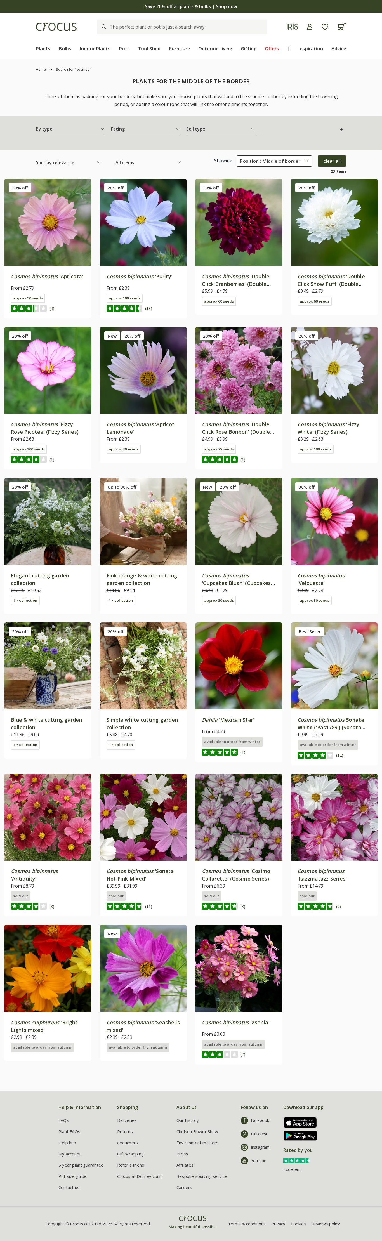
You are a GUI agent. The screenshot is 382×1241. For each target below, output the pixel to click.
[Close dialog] (293, 561)
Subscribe (245, 662)
